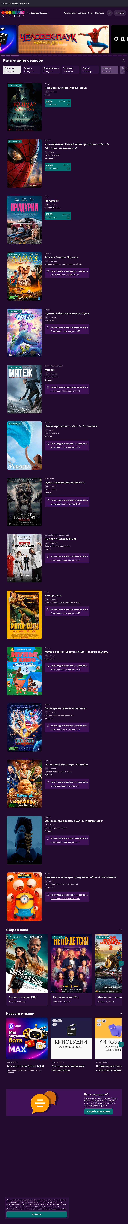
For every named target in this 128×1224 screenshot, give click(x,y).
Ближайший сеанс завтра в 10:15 (65, 613)
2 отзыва (48, 380)
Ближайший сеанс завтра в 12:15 (65, 786)
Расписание (70, 13)
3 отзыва (48, 436)
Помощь (99, 13)
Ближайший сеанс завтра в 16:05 (65, 842)
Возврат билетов (40, 13)
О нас (91, 13)
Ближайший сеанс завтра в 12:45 (65, 447)
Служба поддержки (98, 1111)
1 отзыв (48, 493)
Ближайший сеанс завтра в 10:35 (65, 275)
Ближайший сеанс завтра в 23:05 (65, 504)
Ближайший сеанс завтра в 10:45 (65, 669)
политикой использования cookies (52, 1209)
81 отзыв (48, 775)
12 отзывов (49, 887)
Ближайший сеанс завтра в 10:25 (65, 331)
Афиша (82, 13)
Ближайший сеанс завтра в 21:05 (65, 560)
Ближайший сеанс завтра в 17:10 (65, 391)
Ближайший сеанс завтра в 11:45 (65, 729)
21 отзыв (48, 831)
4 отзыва (48, 718)
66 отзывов (49, 158)
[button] (19, 40)
